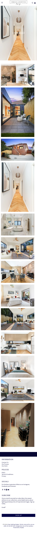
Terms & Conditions (7, 474)
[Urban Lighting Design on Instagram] (6, 490)
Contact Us (5, 462)
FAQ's (3, 472)
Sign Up (18, 515)
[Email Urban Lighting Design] (8, 490)
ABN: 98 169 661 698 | (10, 526)
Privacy (4, 476)
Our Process (5, 464)
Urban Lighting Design (13, 524)
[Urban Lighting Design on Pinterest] (4, 490)
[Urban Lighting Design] (18, 2)
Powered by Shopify (18, 527)
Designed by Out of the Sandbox (24, 526)
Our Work (4, 466)
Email (4, 507)
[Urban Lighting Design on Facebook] (2, 490)
